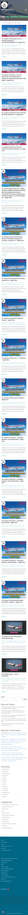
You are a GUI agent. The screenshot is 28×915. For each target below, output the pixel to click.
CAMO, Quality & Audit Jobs (8, 815)
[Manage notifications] (3, 912)
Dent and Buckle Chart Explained (16, 754)
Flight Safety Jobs (6, 817)
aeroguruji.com (15, 641)
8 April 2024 (6, 243)
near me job (21, 284)
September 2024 (5, 773)
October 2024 (5, 771)
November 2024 (5, 769)
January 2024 (5, 788)
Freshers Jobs (5, 819)
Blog (3, 811)
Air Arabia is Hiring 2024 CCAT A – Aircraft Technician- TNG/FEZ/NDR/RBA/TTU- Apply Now (13, 40)
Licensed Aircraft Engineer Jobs (9, 823)
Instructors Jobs (5, 821)
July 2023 (4, 796)
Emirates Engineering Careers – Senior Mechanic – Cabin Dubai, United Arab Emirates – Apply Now (14, 734)
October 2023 (5, 790)
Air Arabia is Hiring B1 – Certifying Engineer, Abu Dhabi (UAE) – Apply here (13, 481)
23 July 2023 (6, 678)
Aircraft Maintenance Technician (12, 679)
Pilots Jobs (4, 825)
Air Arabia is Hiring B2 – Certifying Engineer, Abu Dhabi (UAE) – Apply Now (13, 439)
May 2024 (4, 781)
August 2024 (5, 775)
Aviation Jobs (13, 46)
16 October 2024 (7, 117)
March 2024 (4, 786)
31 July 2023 (6, 641)
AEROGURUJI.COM (19, 45)
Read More (4, 56)
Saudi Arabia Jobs (19, 642)
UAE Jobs (6, 681)
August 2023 (4, 794)
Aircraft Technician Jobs (13, 363)
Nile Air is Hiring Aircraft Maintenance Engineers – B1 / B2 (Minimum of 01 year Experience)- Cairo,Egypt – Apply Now (13, 720)
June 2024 (4, 779)
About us (3, 844)
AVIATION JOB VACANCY (7, 806)
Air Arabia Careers (6, 46)
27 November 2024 (8, 45)
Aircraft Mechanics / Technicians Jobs (10, 804)
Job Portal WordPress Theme (16, 913)
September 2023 (5, 792)
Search (2, 697)
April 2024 (4, 784)
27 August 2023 (7, 282)
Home (2, 22)
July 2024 (4, 777)
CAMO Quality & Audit (10, 642)
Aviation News (5, 808)
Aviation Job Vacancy (14, 84)
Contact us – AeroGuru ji (6, 846)
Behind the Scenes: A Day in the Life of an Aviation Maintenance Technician (13, 742)
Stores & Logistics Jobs (7, 827)
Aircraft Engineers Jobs (13, 201)
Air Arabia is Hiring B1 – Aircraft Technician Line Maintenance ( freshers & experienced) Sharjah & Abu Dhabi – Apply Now (12, 712)
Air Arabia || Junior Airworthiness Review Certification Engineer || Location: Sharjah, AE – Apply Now (13, 238)
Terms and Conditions (6, 850)
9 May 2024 (6, 200)
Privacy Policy (4, 842)
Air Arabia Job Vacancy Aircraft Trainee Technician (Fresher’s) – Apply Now (14, 148)
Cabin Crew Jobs (5, 813)
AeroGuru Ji (7, 10)
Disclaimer (3, 848)
